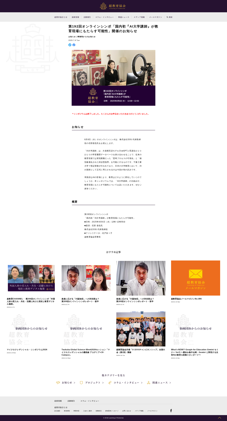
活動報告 (87, 17)
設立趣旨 (57, 411)
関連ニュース (123, 17)
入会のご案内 (87, 411)
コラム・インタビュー (104, 17)
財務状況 (99, 411)
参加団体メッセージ (111, 411)
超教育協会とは (60, 17)
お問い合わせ (126, 411)
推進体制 (67, 411)
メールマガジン (155, 17)
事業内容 (76, 411)
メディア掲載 (139, 17)
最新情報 (75, 17)
